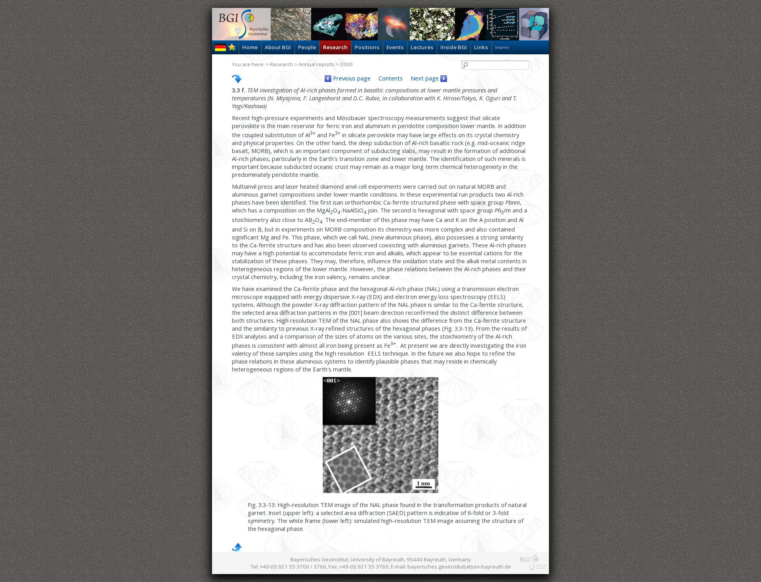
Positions (367, 47)
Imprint (502, 47)
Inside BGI (453, 47)
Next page (425, 78)
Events (394, 47)
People (307, 47)
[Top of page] (237, 547)
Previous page (351, 78)
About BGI (278, 47)
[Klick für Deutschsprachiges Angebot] (220, 49)
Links (481, 47)
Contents (391, 78)
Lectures (422, 47)
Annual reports (316, 64)
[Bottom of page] (237, 79)
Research (335, 47)
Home (250, 47)
